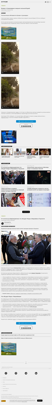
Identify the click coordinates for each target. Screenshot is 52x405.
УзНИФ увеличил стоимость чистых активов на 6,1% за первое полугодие (38, 189)
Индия (3, 226)
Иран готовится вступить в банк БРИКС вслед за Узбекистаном (16, 338)
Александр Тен (7, 222)
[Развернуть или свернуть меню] (50, 2)
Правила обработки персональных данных (9, 384)
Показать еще (26, 211)
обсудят (35, 299)
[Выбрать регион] (45, 2)
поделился (42, 279)
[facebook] (6, 373)
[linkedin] (36, 373)
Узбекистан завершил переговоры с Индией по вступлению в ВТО (26, 293)
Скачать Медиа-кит (6, 388)
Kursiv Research (5, 390)
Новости (3, 5)
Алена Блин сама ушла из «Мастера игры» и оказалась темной (37, 168)
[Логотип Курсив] (4, 1)
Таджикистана (4, 117)
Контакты (4, 386)
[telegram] (26, 373)
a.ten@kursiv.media (7, 224)
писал (17, 112)
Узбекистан (3, 13)
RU (47, 2)
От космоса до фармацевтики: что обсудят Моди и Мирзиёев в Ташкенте (12, 168)
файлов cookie (24, 401)
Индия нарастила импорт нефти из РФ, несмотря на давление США (17, 335)
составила (45, 314)
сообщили (9, 269)
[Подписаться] (50, 368)
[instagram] (16, 373)
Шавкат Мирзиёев (12, 226)
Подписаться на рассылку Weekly (7, 367)
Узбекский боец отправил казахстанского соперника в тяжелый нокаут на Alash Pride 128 (12, 190)
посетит (23, 283)
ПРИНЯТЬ (40, 400)
